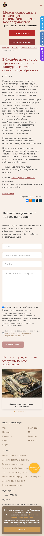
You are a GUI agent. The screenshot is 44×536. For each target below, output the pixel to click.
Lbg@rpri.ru (7, 499)
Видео (5, 440)
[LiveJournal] (40, 200)
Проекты (6, 432)
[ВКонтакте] (27, 200)
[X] (37, 200)
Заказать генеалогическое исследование (22, 405)
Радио (5, 444)
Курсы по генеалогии (12, 485)
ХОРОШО (22, 529)
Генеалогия (30, 177)
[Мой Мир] (33, 200)
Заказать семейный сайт (13, 481)
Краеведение (17, 177)
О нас (4, 428)
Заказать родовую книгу (13, 464)
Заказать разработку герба (14, 472)
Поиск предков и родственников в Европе (21, 476)
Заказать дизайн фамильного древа (18, 468)
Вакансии (32, 436)
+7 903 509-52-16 (9, 495)
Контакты (32, 440)
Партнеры (33, 428)
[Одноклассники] (30, 200)
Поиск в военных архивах (14, 455)
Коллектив (7, 436)
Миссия (31, 432)
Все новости (8, 193)
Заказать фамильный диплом (15, 460)
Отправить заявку (13, 344)
